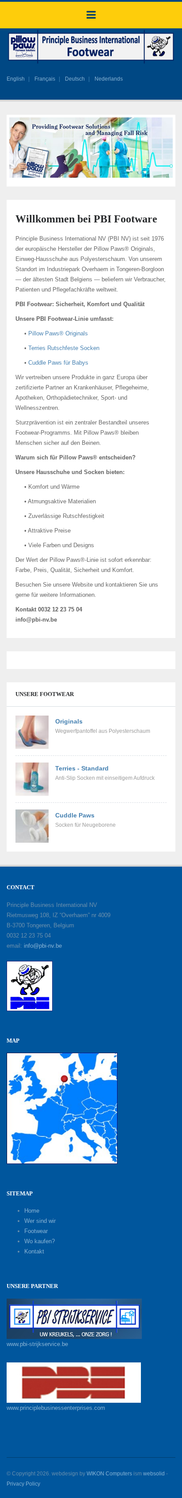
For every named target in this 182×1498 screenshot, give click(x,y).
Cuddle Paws (75, 815)
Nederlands (109, 79)
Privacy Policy (23, 1484)
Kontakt (34, 1251)
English (16, 79)
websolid (154, 1474)
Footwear (36, 1231)
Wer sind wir (40, 1221)
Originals (69, 721)
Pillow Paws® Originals (58, 333)
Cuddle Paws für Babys (58, 362)
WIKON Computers (109, 1474)
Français (44, 79)
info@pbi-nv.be (43, 945)
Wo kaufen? (39, 1241)
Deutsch (75, 79)
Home (31, 1210)
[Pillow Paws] (91, 46)
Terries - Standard (82, 768)
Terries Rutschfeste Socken (63, 348)
